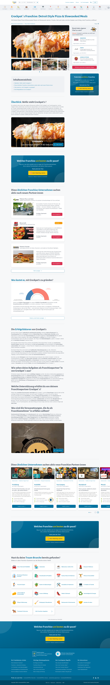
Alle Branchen (30, 2)
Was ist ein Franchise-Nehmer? (62, 667)
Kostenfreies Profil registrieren (84, 667)
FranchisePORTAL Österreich (30, 677)
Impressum (53, 682)
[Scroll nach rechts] (109, 8)
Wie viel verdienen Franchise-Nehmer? (19, 671)
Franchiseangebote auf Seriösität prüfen (19, 669)
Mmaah (103, 484)
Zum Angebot (56, 214)
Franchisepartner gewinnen (83, 665)
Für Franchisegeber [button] (85, 2)
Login (95, 2)
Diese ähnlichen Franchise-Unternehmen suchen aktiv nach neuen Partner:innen (33, 85)
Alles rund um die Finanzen (39, 669)
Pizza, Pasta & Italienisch (30, 23)
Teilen (95, 24)
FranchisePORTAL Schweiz (42, 677)
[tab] (21, 64)
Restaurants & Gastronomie (17, 23)
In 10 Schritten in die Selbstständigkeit (19, 667)
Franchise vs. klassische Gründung (18, 665)
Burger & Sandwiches (45, 480)
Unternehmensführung (38, 667)
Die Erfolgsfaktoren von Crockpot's (22, 89)
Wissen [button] (77, 2)
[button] (91, 2)
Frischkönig (15, 484)
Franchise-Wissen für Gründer (39, 665)
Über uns (48, 682)
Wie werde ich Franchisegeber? (84, 662)
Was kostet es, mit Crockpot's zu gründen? (24, 87)
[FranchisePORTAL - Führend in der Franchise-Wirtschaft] (14, 2)
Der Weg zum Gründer (38, 662)
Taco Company (61, 484)
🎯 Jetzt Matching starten (37, 173)
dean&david (82, 484)
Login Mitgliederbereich (82, 669)
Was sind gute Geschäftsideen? (62, 662)
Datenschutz (58, 682)
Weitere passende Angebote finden (84, 67)
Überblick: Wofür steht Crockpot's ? (22, 83)
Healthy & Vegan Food (24, 480)
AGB (63, 682)
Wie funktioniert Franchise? (17, 662)
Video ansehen (59, 144)
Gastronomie (14, 480)
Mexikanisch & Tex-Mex (68, 480)
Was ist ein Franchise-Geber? (62, 665)
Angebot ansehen (21, 506)
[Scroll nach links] (10, 8)
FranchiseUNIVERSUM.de (66, 677)
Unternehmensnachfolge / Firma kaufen (64, 669)
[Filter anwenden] (37, 2)
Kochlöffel (37, 484)
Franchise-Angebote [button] (69, 2)
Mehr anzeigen (36, 271)
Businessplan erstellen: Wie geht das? (63, 671)
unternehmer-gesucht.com (54, 677)
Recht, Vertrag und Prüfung (39, 671)
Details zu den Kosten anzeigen (37, 318)
